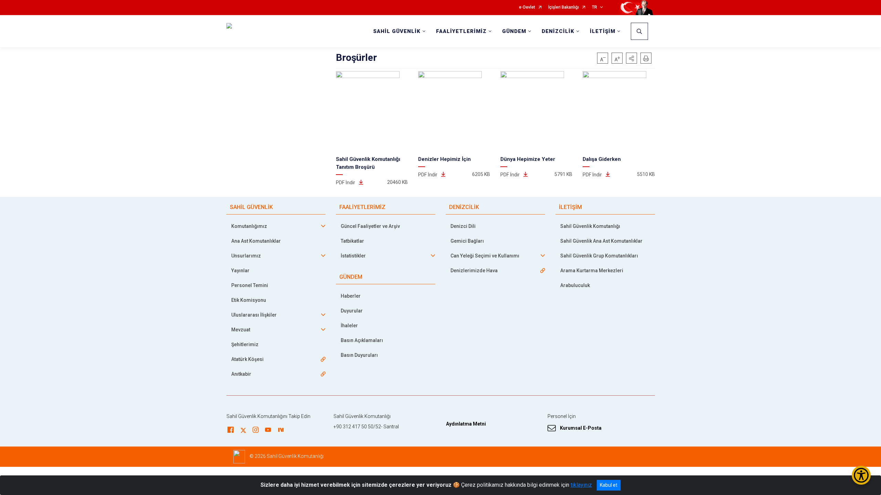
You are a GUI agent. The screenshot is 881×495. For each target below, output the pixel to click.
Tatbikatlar (352, 241)
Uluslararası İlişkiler (254, 315)
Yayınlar (240, 270)
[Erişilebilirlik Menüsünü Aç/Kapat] (861, 475)
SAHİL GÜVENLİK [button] (397, 31)
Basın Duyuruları (359, 355)
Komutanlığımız (249, 226)
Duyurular (352, 311)
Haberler (351, 296)
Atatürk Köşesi (247, 359)
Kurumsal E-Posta (581, 428)
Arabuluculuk (575, 285)
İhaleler (349, 325)
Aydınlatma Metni (466, 424)
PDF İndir (346, 182)
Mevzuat (240, 329)
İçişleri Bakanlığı (563, 7)
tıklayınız (581, 485)
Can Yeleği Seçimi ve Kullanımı (484, 255)
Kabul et (608, 485)
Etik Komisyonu (248, 300)
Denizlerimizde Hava (474, 270)
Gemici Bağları (467, 241)
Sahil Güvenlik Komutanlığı (590, 226)
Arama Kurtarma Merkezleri (591, 270)
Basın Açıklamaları (362, 340)
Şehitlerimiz (244, 344)
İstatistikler (353, 255)
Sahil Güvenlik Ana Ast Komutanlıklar (601, 241)
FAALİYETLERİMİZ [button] (461, 31)
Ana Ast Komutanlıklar (256, 241)
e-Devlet (527, 7)
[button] (631, 58)
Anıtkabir (241, 374)
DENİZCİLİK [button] (558, 31)
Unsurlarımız (246, 255)
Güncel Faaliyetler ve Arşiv (370, 226)
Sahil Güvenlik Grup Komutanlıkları (599, 255)
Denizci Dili (463, 226)
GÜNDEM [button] (514, 31)
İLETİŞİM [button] (602, 31)
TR (594, 7)
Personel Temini (249, 285)
